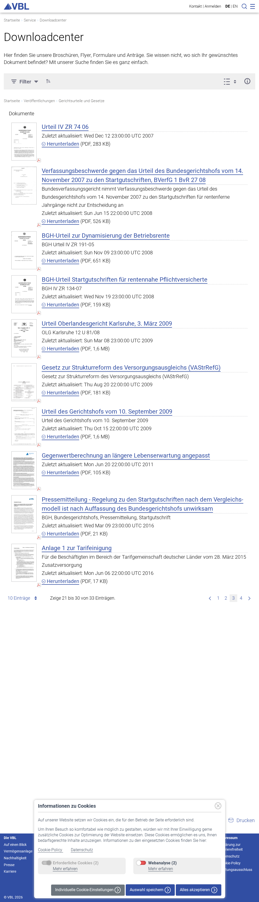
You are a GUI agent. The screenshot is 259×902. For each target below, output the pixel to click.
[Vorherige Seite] (209, 598)
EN (235, 6)
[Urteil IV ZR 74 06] (24, 141)
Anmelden (213, 6)
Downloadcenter (53, 20)
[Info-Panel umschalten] (247, 81)
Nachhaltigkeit (15, 858)
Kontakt (195, 6)
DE (227, 6)
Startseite (12, 20)
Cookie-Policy (50, 849)
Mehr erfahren (65, 868)
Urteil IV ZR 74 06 (65, 126)
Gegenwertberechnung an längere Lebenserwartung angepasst (126, 455)
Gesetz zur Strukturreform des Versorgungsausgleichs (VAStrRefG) (131, 367)
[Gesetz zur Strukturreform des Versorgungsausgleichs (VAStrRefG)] (24, 382)
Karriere (10, 871)
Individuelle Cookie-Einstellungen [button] (85, 889)
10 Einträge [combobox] (19, 598)
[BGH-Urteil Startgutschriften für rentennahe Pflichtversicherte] (24, 294)
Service (30, 20)
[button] (48, 81)
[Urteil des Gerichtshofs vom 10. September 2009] (24, 426)
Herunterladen (62, 144)
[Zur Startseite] (16, 6)
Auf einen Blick (15, 845)
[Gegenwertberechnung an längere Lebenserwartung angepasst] (24, 470)
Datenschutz (82, 849)
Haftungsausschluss (236, 870)
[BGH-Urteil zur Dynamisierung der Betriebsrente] (24, 250)
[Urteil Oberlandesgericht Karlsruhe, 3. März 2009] (24, 338)
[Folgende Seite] (249, 598)
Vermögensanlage (18, 851)
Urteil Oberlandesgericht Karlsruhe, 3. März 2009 (107, 323)
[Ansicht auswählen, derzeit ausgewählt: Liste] (231, 81)
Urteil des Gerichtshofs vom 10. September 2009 (107, 411)
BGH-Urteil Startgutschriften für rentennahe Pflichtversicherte (124, 279)
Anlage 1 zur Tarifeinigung (77, 548)
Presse (9, 865)
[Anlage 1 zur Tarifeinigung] (24, 563)
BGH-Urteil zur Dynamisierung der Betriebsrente (106, 235)
